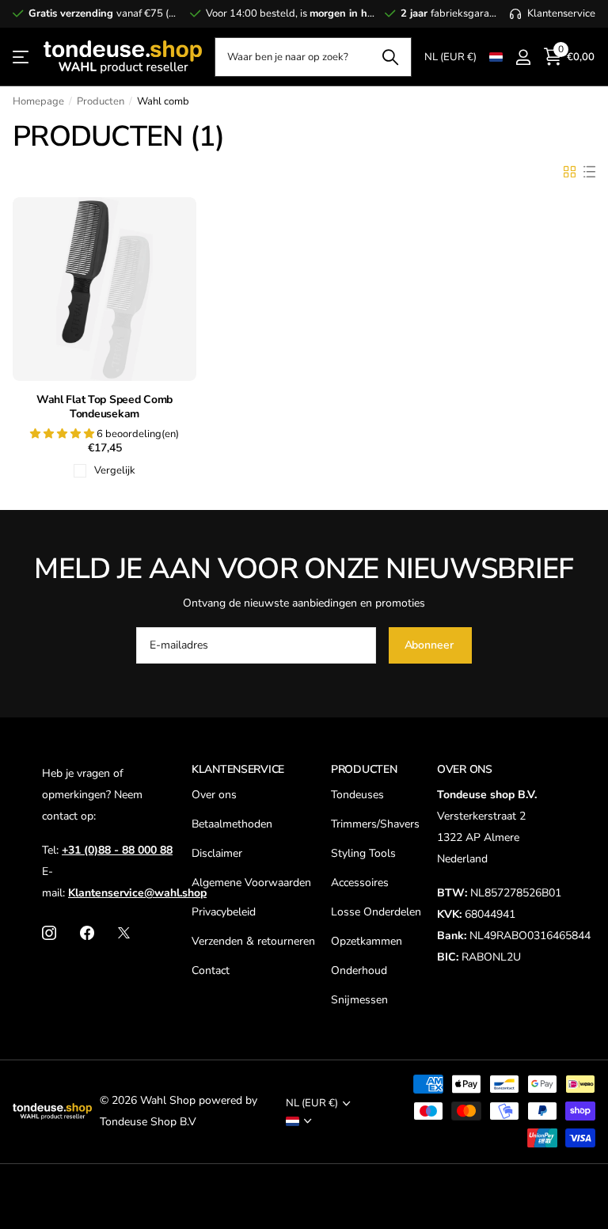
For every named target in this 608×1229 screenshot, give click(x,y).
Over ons (214, 794)
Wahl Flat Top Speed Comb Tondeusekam (104, 407)
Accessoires (360, 882)
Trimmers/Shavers (375, 823)
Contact (211, 970)
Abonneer (431, 645)
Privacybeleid (224, 911)
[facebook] (87, 933)
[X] (124, 932)
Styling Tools (363, 853)
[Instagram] (49, 933)
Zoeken (390, 57)
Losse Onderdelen (376, 911)
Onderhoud (359, 970)
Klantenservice (238, 769)
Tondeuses (357, 794)
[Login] (522, 57)
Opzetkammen (366, 941)
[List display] (589, 172)
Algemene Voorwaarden (251, 882)
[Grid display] (570, 172)
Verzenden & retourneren (253, 941)
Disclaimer (217, 853)
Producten (100, 101)
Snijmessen (359, 999)
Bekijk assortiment (22, 57)
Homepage (38, 101)
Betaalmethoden (232, 823)
